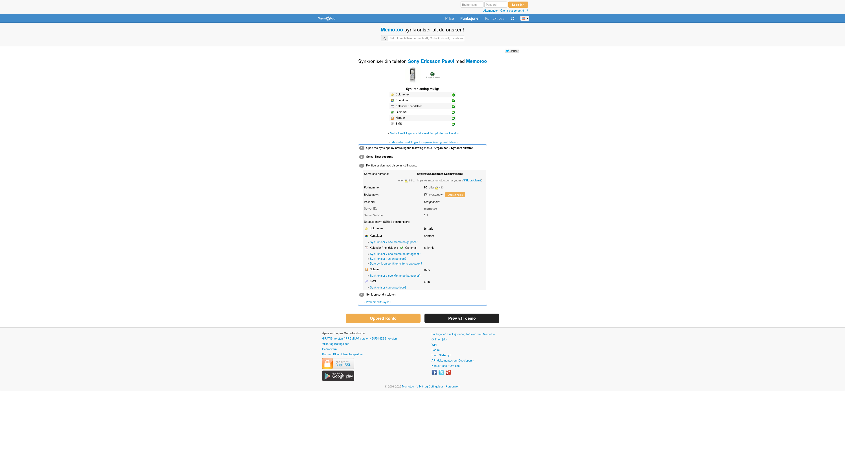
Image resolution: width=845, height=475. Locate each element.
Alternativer (490, 10)
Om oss (455, 366)
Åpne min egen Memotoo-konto (343, 333)
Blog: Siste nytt (441, 355)
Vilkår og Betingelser (335, 344)
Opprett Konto (455, 194)
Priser (450, 18)
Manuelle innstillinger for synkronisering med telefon (424, 142)
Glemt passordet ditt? (514, 10)
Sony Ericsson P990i (431, 61)
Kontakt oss (495, 18)
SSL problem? (472, 180)
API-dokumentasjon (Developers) (453, 360)
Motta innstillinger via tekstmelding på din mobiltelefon (424, 133)
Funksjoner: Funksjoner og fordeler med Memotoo (463, 334)
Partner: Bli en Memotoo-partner (342, 354)
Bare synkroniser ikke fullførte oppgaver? (396, 263)
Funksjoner (470, 18)
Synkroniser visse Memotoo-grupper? (393, 242)
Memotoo (392, 29)
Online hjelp (439, 339)
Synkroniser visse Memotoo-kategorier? (395, 254)
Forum (436, 350)
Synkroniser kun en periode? (388, 258)
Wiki (434, 344)
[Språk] (524, 18)
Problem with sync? (378, 302)
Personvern (329, 349)
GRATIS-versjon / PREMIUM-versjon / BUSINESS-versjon (359, 338)
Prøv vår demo (462, 318)
